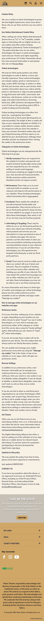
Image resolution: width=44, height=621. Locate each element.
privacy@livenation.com (12, 486)
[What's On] (25, 3)
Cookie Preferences (36, 618)
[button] (35, 3)
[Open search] (30, 3)
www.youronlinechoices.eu (12, 430)
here (18, 448)
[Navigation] (41, 3)
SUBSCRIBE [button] (22, 518)
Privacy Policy (17, 63)
